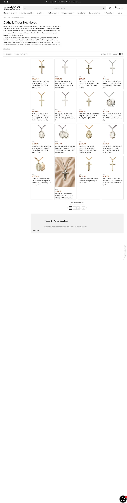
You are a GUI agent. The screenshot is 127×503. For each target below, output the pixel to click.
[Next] (87, 208)
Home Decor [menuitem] (81, 13)
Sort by (17, 54)
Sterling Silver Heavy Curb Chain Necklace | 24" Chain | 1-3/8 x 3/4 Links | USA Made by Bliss (65, 117)
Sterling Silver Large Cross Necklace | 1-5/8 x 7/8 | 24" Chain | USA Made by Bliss (64, 196)
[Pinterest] (7, 2)
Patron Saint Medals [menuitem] (26, 13)
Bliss (33, 76)
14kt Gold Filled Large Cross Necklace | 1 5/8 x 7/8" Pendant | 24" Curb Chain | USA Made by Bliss (113, 182)
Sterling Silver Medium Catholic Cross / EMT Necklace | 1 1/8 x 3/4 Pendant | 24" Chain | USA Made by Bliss (65, 149)
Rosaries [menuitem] (39, 13)
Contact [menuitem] (119, 13)
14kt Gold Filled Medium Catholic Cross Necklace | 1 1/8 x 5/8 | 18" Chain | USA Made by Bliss (89, 84)
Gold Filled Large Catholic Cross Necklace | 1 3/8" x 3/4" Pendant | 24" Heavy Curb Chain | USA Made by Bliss (41, 117)
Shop (9, 17)
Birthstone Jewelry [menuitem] (9, 13)
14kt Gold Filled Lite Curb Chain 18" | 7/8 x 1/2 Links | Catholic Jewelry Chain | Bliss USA (89, 116)
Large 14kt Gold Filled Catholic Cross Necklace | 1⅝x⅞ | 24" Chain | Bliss (88, 181)
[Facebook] (4, 2)
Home (4, 17)
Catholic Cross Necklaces (18, 17)
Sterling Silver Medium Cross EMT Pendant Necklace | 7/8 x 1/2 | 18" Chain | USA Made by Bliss (112, 117)
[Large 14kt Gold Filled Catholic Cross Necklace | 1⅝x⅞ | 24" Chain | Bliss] (89, 164)
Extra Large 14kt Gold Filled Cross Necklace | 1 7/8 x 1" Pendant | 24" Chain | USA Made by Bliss (40, 84)
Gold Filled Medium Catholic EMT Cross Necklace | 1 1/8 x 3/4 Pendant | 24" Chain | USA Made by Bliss (41, 182)
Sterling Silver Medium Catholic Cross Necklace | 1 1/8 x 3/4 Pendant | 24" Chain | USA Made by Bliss (41, 149)
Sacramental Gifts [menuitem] (95, 13)
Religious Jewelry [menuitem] (67, 13)
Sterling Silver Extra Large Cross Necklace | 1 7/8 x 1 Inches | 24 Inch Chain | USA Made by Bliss (64, 84)
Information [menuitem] (108, 13)
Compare (103, 54)
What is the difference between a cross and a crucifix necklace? (65, 227)
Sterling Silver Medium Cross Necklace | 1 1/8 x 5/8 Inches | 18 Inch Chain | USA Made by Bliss (112, 84)
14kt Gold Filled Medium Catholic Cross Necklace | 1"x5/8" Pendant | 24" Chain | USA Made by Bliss (88, 149)
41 (83, 208)
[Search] (104, 8)
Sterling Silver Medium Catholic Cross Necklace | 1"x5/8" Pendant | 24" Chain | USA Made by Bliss (112, 149)
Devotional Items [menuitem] (52, 13)
